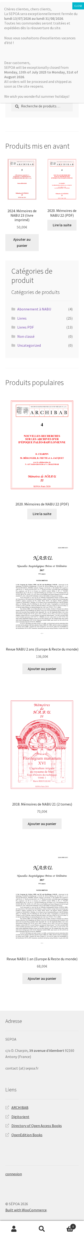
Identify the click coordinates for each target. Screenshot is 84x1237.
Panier (65, 1224)
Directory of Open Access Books (36, 1125)
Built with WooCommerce (26, 1210)
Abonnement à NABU (34, 309)
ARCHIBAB (19, 1107)
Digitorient (20, 1116)
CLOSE (78, 6)
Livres (22, 318)
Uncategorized (29, 345)
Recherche (42, 1229)
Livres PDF (25, 327)
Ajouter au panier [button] (22, 242)
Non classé (26, 336)
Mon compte (14, 1229)
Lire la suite (62, 225)
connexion (13, 1174)
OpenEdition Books (26, 1134)
